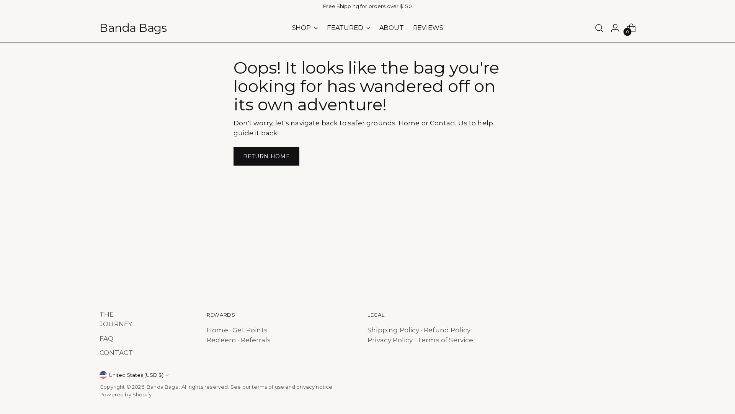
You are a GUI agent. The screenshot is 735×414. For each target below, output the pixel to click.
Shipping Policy (394, 330)
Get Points (250, 330)
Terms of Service (445, 340)
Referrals (256, 340)
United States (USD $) (136, 375)
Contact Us (448, 123)
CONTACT (116, 352)
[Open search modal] (599, 28)
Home (409, 123)
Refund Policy (447, 330)
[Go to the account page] (615, 28)
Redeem (221, 340)
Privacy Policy (390, 340)
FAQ (107, 338)
